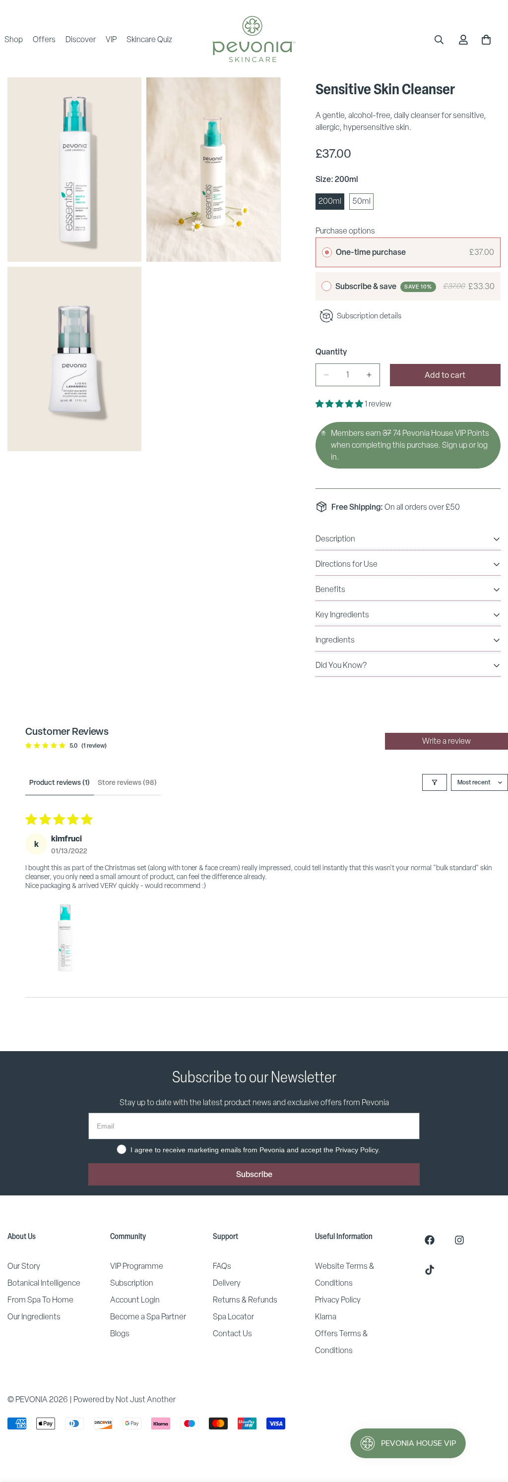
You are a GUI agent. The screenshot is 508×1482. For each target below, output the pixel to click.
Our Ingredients (34, 1316)
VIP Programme (136, 1266)
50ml (363, 203)
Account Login (135, 1300)
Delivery (227, 1283)
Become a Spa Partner (148, 1316)
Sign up (454, 445)
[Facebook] (430, 1240)
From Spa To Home (40, 1300)
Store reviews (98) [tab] (127, 782)
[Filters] (434, 782)
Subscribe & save (383, 286)
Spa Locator (233, 1316)
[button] (340, 404)
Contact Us (232, 1333)
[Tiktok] (430, 1270)
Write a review (446, 741)
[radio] (327, 252)
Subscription (131, 1283)
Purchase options (345, 231)
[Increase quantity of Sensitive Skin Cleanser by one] (369, 375)
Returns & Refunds (245, 1300)
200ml (331, 203)
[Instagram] (459, 1240)
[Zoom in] (123, 98)
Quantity (331, 351)
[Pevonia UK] (254, 39)
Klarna (325, 1316)
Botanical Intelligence (43, 1283)
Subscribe (254, 1174)
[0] (486, 39)
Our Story (23, 1266)
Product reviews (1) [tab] (59, 782)
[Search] (439, 40)
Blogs (119, 1333)
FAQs (222, 1266)
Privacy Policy (338, 1300)
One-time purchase (371, 251)
